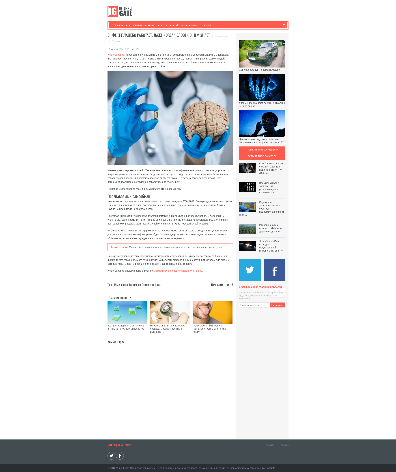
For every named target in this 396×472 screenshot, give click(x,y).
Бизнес (151, 25)
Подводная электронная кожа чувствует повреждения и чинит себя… (261, 208)
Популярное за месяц (262, 156)
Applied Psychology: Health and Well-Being (178, 270)
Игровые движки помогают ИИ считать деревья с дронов (271, 228)
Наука (164, 25)
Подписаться (277, 305)
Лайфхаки (178, 25)
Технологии (117, 25)
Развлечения (135, 25)
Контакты (270, 445)
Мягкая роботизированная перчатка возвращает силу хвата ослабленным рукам (175, 247)
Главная (116, 41)
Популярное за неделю (262, 149)
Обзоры (193, 25)
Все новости (221, 36)
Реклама (284, 445)
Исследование (116, 54)
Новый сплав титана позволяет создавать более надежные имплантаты (168, 328)
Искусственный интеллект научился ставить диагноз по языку (209, 328)
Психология (148, 285)
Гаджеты (207, 25)
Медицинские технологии (127, 285)
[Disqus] (170, 385)
